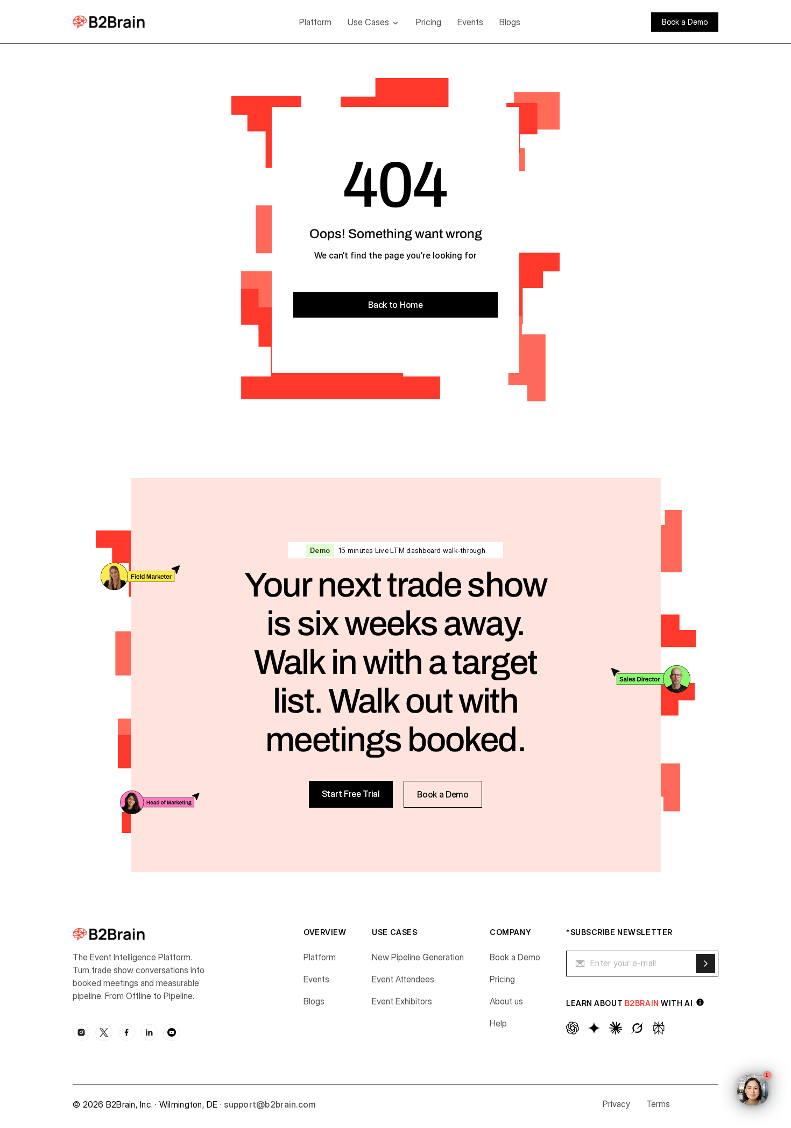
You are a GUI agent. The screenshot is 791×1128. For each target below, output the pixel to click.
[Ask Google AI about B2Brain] (594, 1028)
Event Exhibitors (402, 1001)
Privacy (616, 1103)
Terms (658, 1103)
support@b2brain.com (270, 1104)
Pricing (428, 22)
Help (498, 1023)
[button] (374, 22)
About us (506, 1001)
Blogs (509, 22)
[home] (125, 22)
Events (470, 22)
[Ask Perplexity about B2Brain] (658, 1028)
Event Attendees (403, 979)
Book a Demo (515, 957)
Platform (315, 22)
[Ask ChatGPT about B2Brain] (572, 1028)
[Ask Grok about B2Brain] (637, 1028)
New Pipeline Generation (418, 957)
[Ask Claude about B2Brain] (615, 1028)
